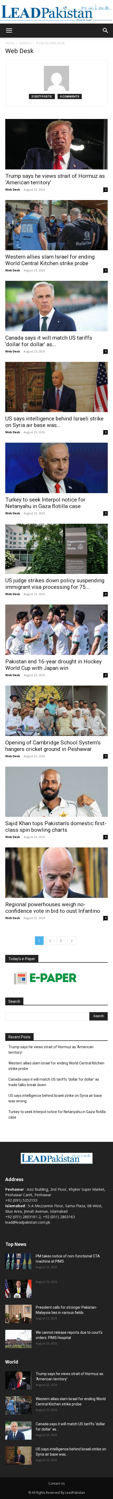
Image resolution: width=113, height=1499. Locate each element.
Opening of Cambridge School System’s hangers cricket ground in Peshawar (53, 745)
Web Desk (12, 189)
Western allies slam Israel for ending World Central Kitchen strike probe (50, 260)
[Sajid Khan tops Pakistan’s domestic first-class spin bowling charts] (56, 792)
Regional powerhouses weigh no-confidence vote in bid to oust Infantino (52, 907)
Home (9, 43)
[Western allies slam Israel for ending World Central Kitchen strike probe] (56, 225)
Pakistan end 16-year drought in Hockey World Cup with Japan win (53, 664)
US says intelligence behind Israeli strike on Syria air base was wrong (55, 1098)
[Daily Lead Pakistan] (56, 12)
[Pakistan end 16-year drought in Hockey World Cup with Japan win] (56, 630)
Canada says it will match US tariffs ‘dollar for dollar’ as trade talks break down (53, 1082)
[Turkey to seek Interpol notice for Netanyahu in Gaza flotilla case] (56, 468)
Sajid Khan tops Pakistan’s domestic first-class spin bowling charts (55, 826)
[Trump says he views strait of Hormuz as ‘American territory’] (56, 144)
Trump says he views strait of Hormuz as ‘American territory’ (51, 1050)
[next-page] (71, 940)
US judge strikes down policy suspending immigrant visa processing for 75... (54, 583)
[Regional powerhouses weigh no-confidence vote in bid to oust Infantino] (56, 872)
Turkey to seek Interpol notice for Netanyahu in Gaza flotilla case (45, 503)
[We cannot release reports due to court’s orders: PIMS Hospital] (18, 1339)
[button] (9, 31)
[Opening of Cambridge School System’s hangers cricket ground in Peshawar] (56, 711)
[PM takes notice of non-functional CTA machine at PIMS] (18, 1261)
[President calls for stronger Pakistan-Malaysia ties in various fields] (18, 1314)
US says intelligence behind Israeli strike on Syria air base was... (54, 421)
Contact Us (56, 1483)
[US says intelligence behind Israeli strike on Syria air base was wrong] (56, 387)
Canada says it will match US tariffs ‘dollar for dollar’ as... (48, 341)
